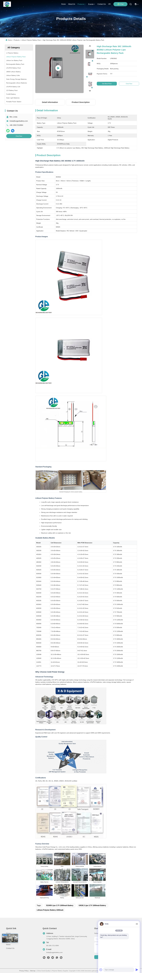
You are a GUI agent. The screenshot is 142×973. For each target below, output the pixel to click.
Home (63, 4)
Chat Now (19, 136)
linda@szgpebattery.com (19, 121)
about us (71, 4)
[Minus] (137, 924)
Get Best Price (107, 83)
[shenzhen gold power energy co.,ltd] (7, 4)
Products (17, 40)
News (8, 944)
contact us (102, 4)
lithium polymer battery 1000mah (50, 910)
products (81, 4)
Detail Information (50, 102)
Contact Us (10, 948)
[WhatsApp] (8, 131)
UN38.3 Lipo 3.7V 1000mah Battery (92, 905)
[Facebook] (48, 958)
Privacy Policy (23, 971)
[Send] (136, 969)
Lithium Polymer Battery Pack (31, 40)
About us (9, 941)
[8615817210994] (56, 958)
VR (109, 4)
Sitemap (32, 971)
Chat (121, 4)
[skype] (13, 131)
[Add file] (100, 969)
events (90, 4)
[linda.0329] (61, 958)
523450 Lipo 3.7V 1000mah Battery (59, 905)
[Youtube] (52, 958)
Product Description (81, 102)
